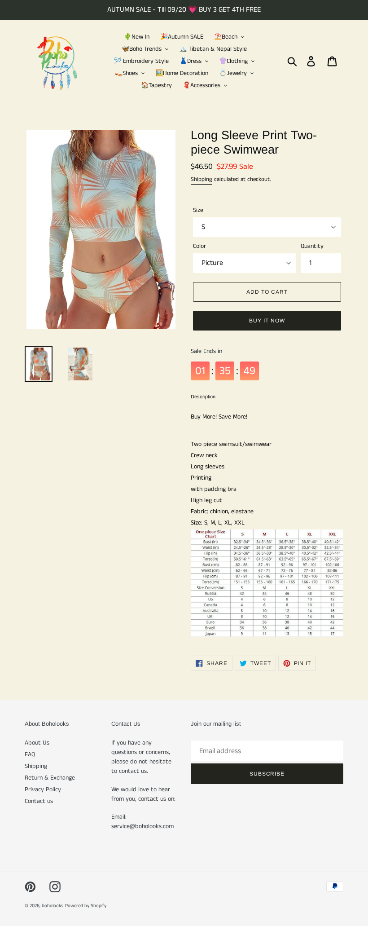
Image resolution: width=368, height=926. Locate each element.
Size (198, 210)
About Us (37, 742)
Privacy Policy (43, 789)
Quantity (312, 246)
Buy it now (267, 320)
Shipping (201, 179)
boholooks (52, 905)
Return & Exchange (50, 777)
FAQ (30, 754)
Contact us (39, 801)
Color (199, 246)
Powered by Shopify (85, 905)
